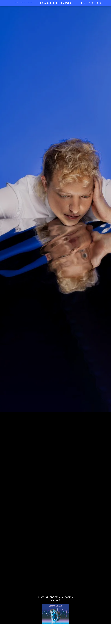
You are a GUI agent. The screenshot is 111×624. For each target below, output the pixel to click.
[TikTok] (97, 3)
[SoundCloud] (87, 3)
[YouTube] (84, 3)
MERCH (21, 3)
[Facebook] (95, 3)
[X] (100, 3)
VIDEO (16, 3)
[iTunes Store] (89, 3)
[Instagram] (92, 3)
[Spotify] (81, 3)
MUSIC (12, 3)
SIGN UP (30, 3)
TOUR (25, 3)
